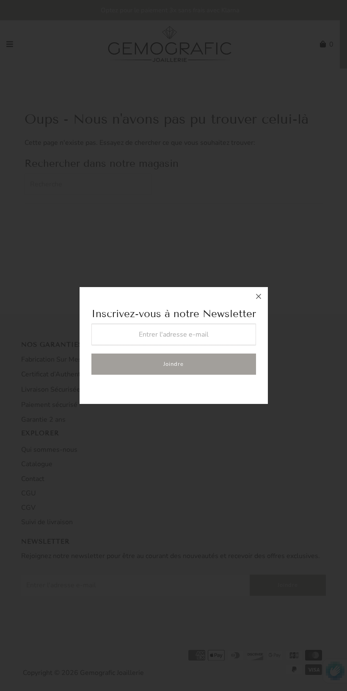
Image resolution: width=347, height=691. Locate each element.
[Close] (258, 296)
